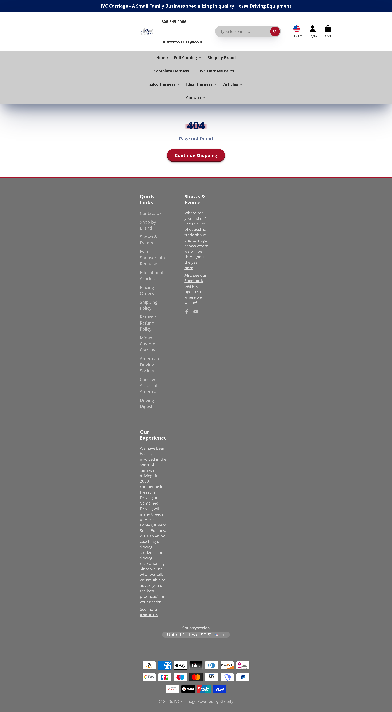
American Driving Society (149, 364)
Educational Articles (151, 275)
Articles (230, 84)
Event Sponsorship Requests (152, 257)
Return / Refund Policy (148, 323)
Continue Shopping (196, 155)
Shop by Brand (222, 57)
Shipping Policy (148, 305)
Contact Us (150, 213)
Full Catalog (185, 57)
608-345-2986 (173, 21)
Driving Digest (147, 403)
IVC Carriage (185, 701)
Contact (193, 97)
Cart (328, 31)
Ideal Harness (199, 84)
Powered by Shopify (215, 701)
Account (313, 31)
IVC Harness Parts (217, 71)
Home (162, 57)
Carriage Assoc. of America (149, 385)
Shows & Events (148, 240)
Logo (147, 31)
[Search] (275, 31)
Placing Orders (147, 290)
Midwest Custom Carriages (149, 344)
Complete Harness (171, 71)
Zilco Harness (162, 84)
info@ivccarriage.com (182, 41)
